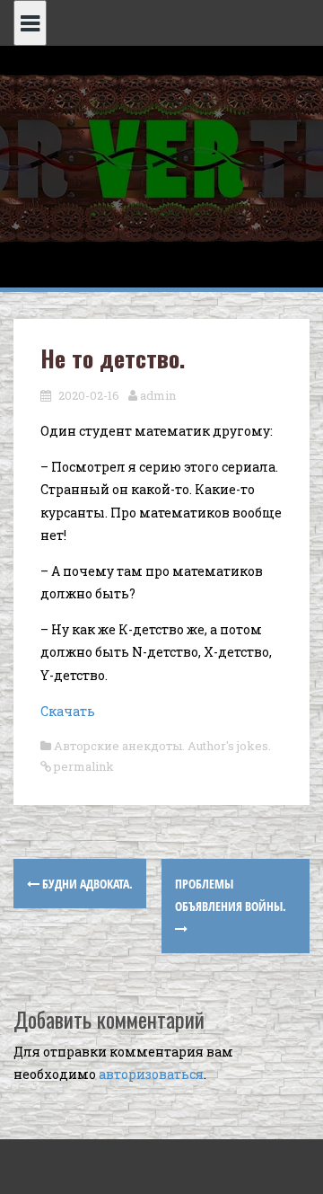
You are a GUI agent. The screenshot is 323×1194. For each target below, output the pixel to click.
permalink (82, 766)
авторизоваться (151, 1074)
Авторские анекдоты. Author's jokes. (162, 746)
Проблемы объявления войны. (230, 895)
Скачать (67, 711)
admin (158, 395)
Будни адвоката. (86, 883)
